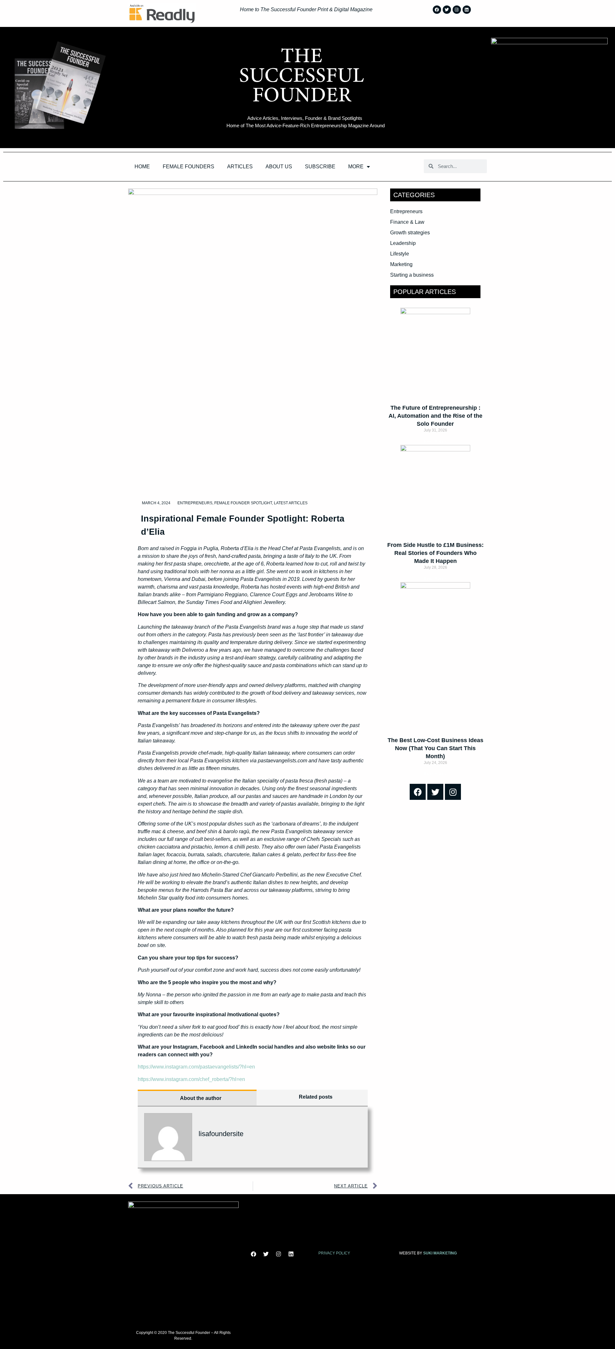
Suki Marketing (440, 1253)
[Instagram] (457, 9)
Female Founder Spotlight (243, 503)
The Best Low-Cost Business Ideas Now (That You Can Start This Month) (435, 748)
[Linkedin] (467, 9)
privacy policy (334, 1253)
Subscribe (320, 166)
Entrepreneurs (194, 503)
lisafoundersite (221, 1134)
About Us (279, 166)
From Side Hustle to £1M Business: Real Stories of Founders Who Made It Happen (435, 553)
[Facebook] (437, 9)
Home (142, 166)
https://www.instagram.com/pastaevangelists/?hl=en (196, 1066)
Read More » (435, 441)
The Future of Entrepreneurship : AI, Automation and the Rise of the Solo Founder (435, 416)
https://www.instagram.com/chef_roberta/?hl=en (191, 1079)
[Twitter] (447, 9)
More (356, 166)
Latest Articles (291, 503)
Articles (240, 166)
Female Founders (188, 166)
